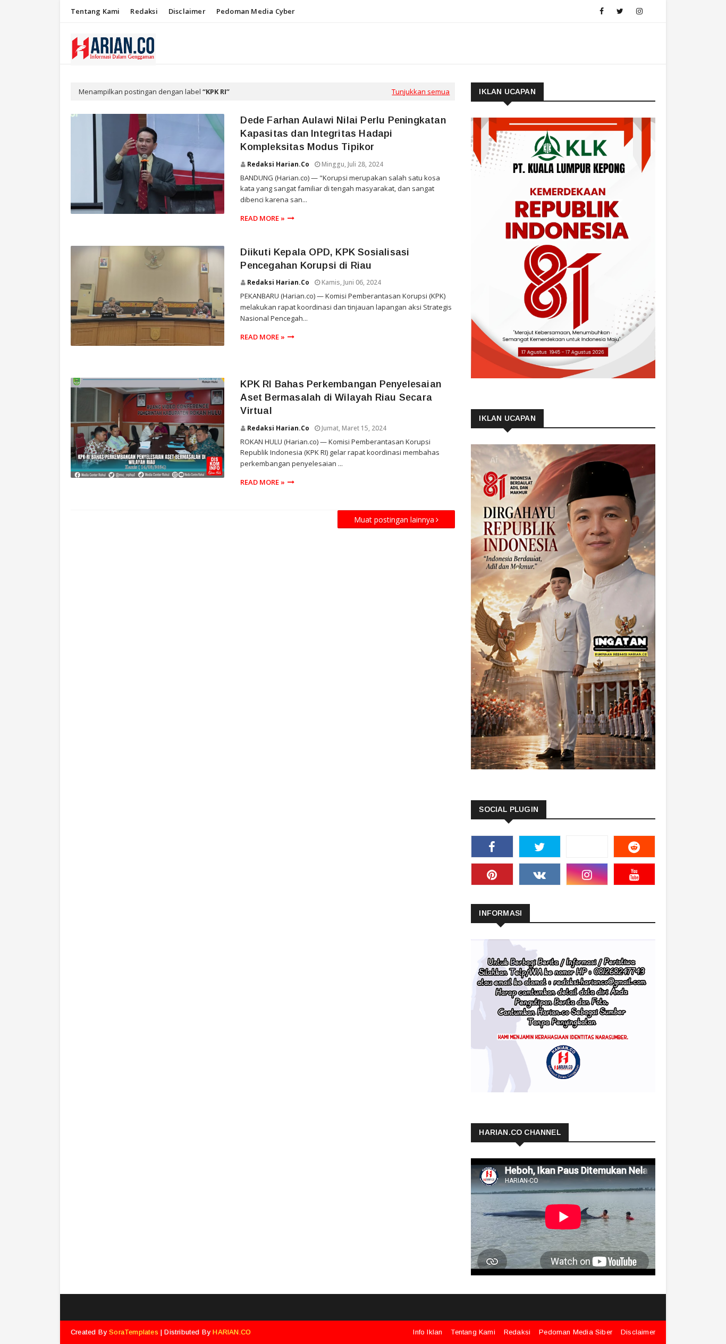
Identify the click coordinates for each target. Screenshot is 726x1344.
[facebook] (601, 11)
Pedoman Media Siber (575, 1332)
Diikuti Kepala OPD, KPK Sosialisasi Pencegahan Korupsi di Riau (324, 259)
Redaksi (143, 11)
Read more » (262, 218)
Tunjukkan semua (421, 91)
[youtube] (634, 874)
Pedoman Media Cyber (256, 11)
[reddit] (634, 846)
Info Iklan (427, 1332)
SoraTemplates (133, 1332)
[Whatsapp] (587, 846)
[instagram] (639, 11)
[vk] (540, 874)
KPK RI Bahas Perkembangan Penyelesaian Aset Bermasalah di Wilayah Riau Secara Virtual (340, 397)
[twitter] (620, 11)
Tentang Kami (95, 11)
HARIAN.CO (232, 1332)
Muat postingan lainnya (394, 520)
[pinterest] (492, 874)
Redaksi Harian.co (278, 164)
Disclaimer (187, 11)
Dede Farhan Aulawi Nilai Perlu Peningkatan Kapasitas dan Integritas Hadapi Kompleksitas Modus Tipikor (342, 133)
